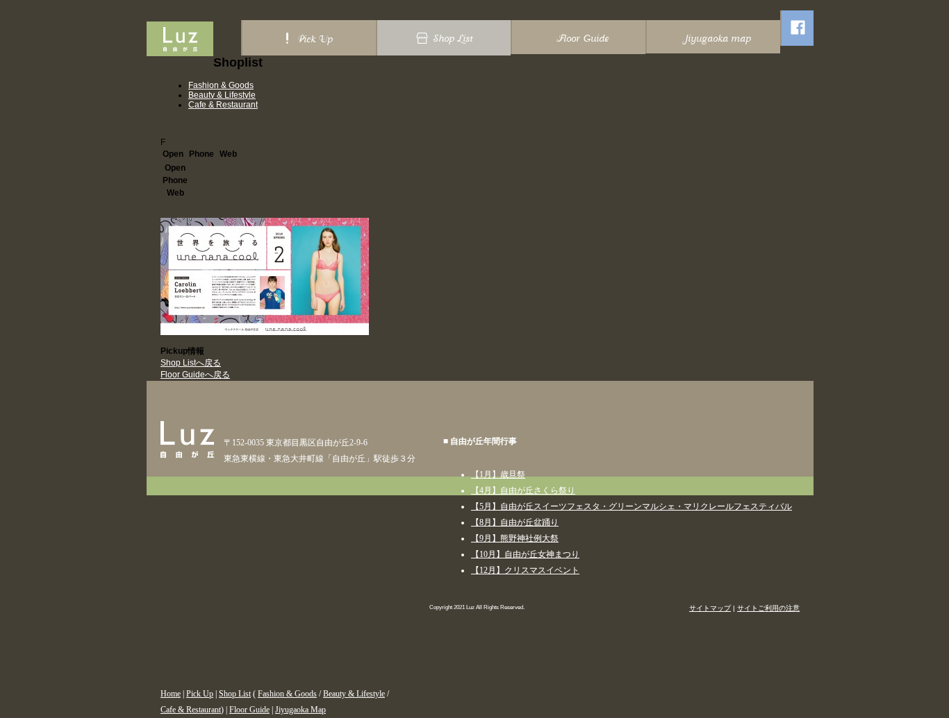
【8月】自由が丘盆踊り (515, 522)
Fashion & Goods (221, 85)
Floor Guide (249, 710)
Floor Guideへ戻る (195, 374)
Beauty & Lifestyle (222, 95)
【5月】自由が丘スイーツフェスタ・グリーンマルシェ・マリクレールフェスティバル (631, 506)
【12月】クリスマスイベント (525, 570)
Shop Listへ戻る (190, 363)
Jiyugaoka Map (300, 710)
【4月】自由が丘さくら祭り (523, 490)
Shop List (235, 694)
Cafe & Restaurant (223, 105)
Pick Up (199, 694)
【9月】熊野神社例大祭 (515, 538)
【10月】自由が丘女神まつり (525, 554)
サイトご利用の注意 (768, 608)
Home (170, 694)
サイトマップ (710, 608)
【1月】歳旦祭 (498, 474)
